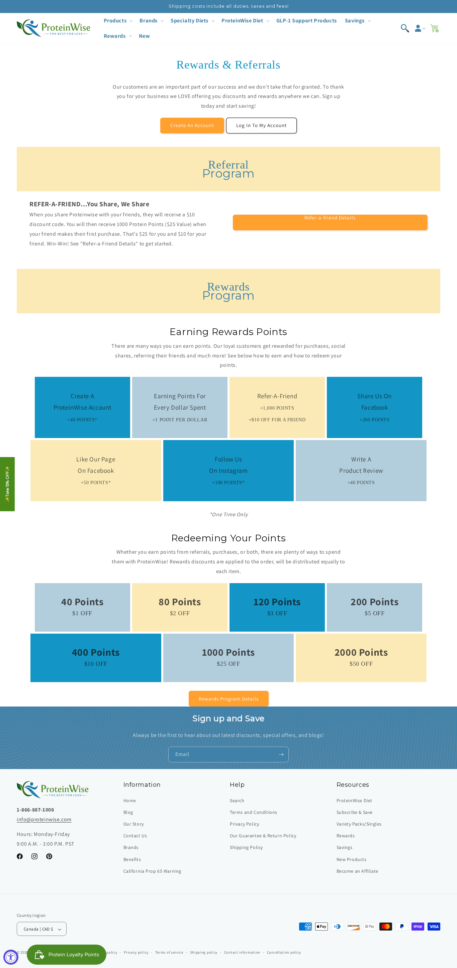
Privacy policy (136, 952)
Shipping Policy (246, 848)
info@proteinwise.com (44, 819)
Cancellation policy (284, 952)
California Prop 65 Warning (152, 871)
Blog (128, 812)
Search (237, 800)
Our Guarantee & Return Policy (263, 836)
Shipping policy (204, 952)
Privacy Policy (244, 824)
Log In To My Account (261, 125)
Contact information (242, 952)
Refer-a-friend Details (330, 218)
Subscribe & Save (355, 812)
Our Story (133, 824)
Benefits (132, 859)
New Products (352, 859)
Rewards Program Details (229, 698)
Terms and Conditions (253, 812)
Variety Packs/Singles (359, 824)
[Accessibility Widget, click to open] (10, 957)
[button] (118, 20)
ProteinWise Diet (355, 800)
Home (129, 800)
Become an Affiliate (357, 871)
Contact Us (135, 836)
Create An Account (192, 125)
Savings (345, 848)
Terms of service (169, 952)
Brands (131, 848)
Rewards (346, 836)
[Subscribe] (281, 754)
